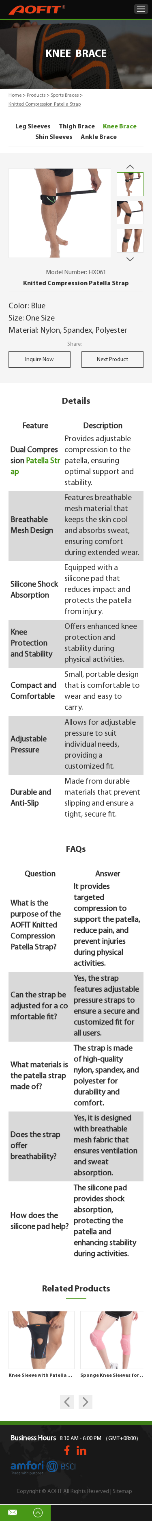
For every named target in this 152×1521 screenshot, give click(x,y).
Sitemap (122, 1491)
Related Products (76, 1289)
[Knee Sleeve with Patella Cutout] (42, 1340)
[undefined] (60, 213)
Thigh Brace (77, 127)
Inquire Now (39, 360)
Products (36, 95)
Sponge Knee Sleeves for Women (113, 1375)
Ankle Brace (99, 137)
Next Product (112, 360)
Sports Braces (65, 95)
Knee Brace (120, 127)
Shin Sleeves (54, 137)
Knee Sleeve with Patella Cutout (42, 1375)
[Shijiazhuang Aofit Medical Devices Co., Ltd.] (37, 10)
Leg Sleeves (33, 127)
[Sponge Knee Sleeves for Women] (113, 1340)
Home (15, 95)
